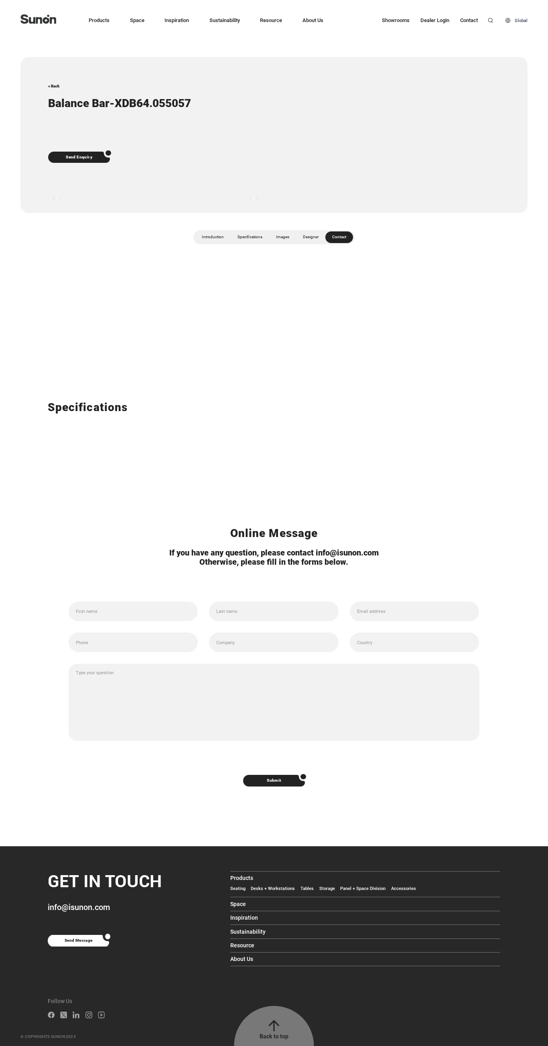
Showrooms (396, 20)
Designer (311, 237)
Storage (327, 888)
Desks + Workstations (273, 888)
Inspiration (176, 20)
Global (521, 20)
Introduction (213, 237)
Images (282, 237)
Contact (469, 20)
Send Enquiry (79, 157)
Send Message (79, 940)
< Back (53, 86)
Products (99, 20)
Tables (307, 888)
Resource (271, 20)
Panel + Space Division (363, 888)
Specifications (249, 237)
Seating (238, 888)
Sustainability (224, 20)
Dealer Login (434, 20)
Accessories (403, 888)
